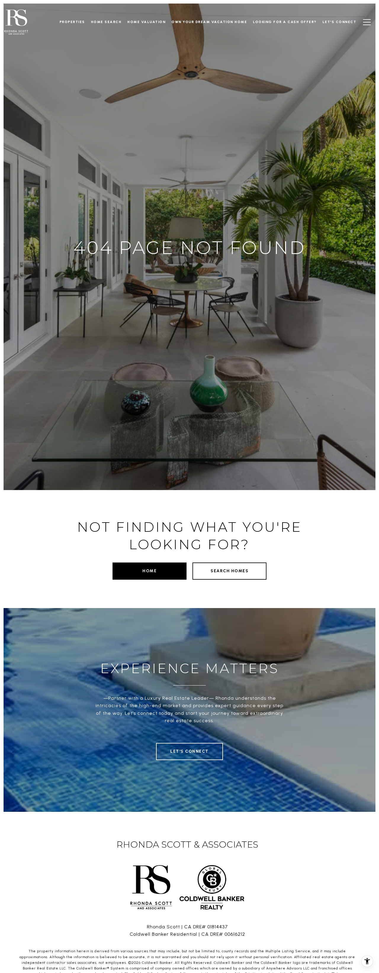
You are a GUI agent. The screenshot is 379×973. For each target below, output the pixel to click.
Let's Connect (339, 22)
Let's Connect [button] (189, 751)
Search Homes (229, 570)
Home (149, 570)
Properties (72, 22)
